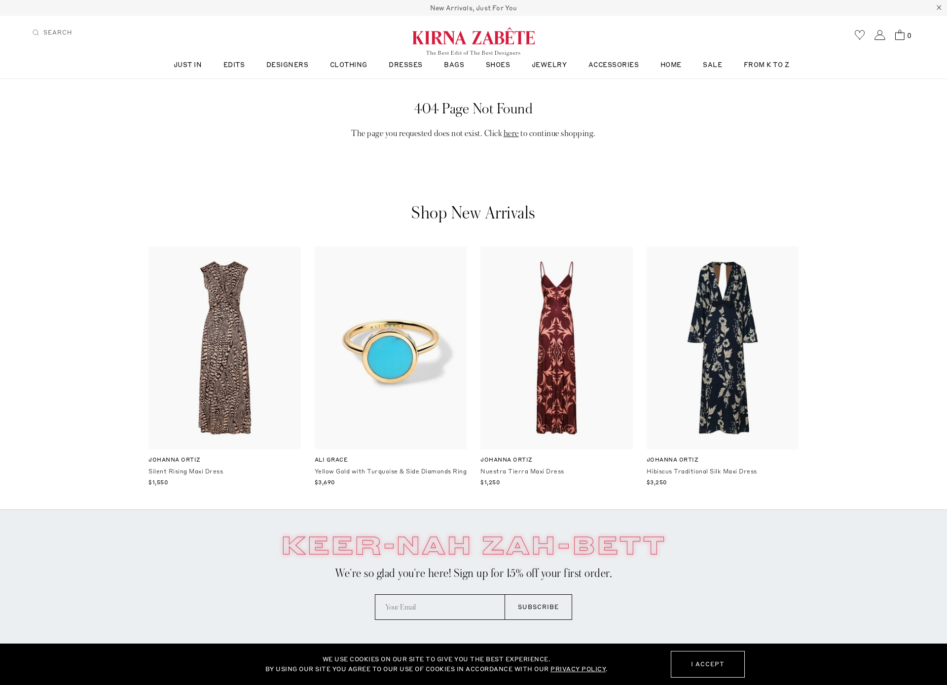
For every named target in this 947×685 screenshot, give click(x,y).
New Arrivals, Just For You (473, 7)
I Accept (708, 664)
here (511, 133)
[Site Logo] (473, 35)
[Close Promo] (939, 8)
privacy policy (578, 669)
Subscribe (538, 607)
